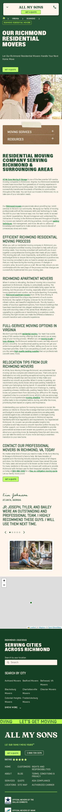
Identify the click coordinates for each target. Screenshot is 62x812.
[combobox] (33, 662)
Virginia (15, 18)
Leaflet (32, 627)
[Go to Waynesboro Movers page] (31, 603)
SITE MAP (22, 784)
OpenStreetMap (54, 627)
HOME (8, 766)
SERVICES (10, 780)
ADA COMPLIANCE (41, 780)
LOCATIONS (10, 784)
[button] (31, 131)
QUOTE (21, 780)
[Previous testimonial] (5, 532)
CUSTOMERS (24, 766)
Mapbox (42, 627)
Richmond (31, 18)
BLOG (20, 773)
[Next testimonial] (24, 532)
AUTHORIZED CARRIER (43, 784)
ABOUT (8, 773)
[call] (54, 7)
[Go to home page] (3, 18)
